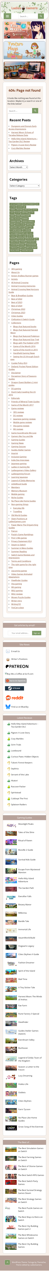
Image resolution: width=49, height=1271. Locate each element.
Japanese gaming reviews (24, 419)
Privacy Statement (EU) (21, 541)
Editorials (15, 398)
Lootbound (16, 750)
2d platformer (15, 204)
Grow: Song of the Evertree (30, 1126)
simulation (14, 242)
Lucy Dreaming (25, 1075)
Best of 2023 (16, 302)
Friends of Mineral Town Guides (25, 401)
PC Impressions (16, 230)
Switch (21, 248)
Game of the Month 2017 (22, 405)
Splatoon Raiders (19, 804)
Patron (14, 531)
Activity (14, 279)
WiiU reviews (17, 594)
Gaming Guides (18, 439)
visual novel (15, 250)
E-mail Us (15, 651)
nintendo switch (16, 227)
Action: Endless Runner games (24, 275)
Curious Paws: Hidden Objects (25, 756)
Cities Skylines (24, 1101)
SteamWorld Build (26, 937)
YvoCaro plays (27, 250)
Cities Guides (17, 316)
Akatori (14, 780)
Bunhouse (23, 1048)
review (12, 239)
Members (15, 487)
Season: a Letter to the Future (28, 1068)
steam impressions (17, 245)
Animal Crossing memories (23, 286)
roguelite (30, 239)
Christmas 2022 (18, 309)
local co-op (20, 224)
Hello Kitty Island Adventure (26, 880)
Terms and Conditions (21, 561)
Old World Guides (19, 515)
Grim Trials (16, 744)
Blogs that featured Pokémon (26, 336)
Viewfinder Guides (19, 580)
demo (12, 216)
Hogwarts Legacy (26, 946)
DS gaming (16, 388)
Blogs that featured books (24, 326)
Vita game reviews (21, 425)
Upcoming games (19, 570)
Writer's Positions (19, 659)
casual (34, 210)
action (12, 207)
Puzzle (12, 236)
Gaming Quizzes (18, 446)
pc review (26, 230)
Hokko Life (23, 1084)
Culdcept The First (19, 798)
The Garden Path (26, 888)
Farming (25, 219)
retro (30, 236)
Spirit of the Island (26, 970)
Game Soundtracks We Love (23, 433)
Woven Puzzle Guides (21, 597)
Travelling (17, 511)
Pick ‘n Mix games (19, 538)
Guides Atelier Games (21, 450)
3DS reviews (18, 412)
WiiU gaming (17, 590)
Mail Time (22, 979)
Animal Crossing (16, 210)
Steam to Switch (18, 544)
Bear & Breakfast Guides (22, 295)
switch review (31, 248)
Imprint (14, 453)
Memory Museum (19, 490)
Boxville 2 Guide (25, 850)
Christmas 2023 (18, 312)
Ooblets (22, 1092)
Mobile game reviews (22, 422)
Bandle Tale (23, 921)
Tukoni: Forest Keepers (21, 762)
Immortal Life (24, 929)
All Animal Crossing (19, 282)
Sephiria (15, 768)
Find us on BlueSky (20, 706)
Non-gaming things (19, 504)
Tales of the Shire (26, 832)
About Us (15, 272)
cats (12, 213)
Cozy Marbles (17, 738)
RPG (36, 239)
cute (32, 213)
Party (27, 227)
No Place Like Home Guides (23, 501)
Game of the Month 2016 (24, 346)
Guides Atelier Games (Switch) (28, 1032)
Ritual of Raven (25, 840)
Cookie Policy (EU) (19, 363)
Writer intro (16, 600)
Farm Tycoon (24, 1109)
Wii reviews (18, 429)
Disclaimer (16, 372)
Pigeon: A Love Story (20, 732)
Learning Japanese (19, 477)
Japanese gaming (19, 463)
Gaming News (17, 443)
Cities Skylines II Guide (28, 954)
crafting (25, 213)
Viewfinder (23, 1022)
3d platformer (28, 204)
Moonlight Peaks (26, 824)
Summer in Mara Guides (22, 548)
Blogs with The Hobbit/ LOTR (26, 343)
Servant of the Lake (20, 774)
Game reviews (17, 408)
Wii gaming (16, 587)
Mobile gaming (17, 494)
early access (15, 219)
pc (32, 227)
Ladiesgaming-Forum (20, 473)
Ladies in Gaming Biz (20, 467)
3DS (37, 204)
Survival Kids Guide (27, 859)
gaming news (15, 222)
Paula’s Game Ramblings (22, 534)
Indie (12, 224)
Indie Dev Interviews (20, 460)
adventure (21, 207)
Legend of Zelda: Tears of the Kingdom (30, 1059)
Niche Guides (17, 497)
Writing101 (16, 604)
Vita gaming (16, 583)
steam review (31, 245)
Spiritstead (16, 792)
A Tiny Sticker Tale (26, 987)
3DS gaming (16, 269)
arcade (27, 210)
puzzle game (22, 236)
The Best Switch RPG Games (31, 1175)
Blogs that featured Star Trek (26, 339)
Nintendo (30, 224)
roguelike (20, 239)
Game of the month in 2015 (25, 349)
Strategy (13, 248)
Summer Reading (19, 551)
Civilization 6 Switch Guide (23, 319)
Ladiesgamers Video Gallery (23, 470)
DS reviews (18, 415)
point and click (27, 233)
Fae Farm (22, 1005)
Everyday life (18, 508)
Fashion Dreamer (26, 962)
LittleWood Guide (19, 484)
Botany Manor (24, 904)
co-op (17, 213)
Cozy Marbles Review (20, 148)
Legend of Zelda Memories (23, 480)
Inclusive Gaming (19, 456)
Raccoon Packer (18, 786)
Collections (16, 323)
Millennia (22, 912)
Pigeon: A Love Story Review (23, 145)
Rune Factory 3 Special (28, 1013)
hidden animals (28, 222)
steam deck (31, 242)
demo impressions (23, 216)
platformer (14, 233)
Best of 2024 (16, 305)
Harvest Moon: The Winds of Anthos (30, 998)
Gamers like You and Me (22, 436)
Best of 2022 (16, 299)
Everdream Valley (26, 1039)
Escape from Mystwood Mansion (29, 871)
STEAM (22, 242)
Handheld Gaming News (24, 353)
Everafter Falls (24, 896)
